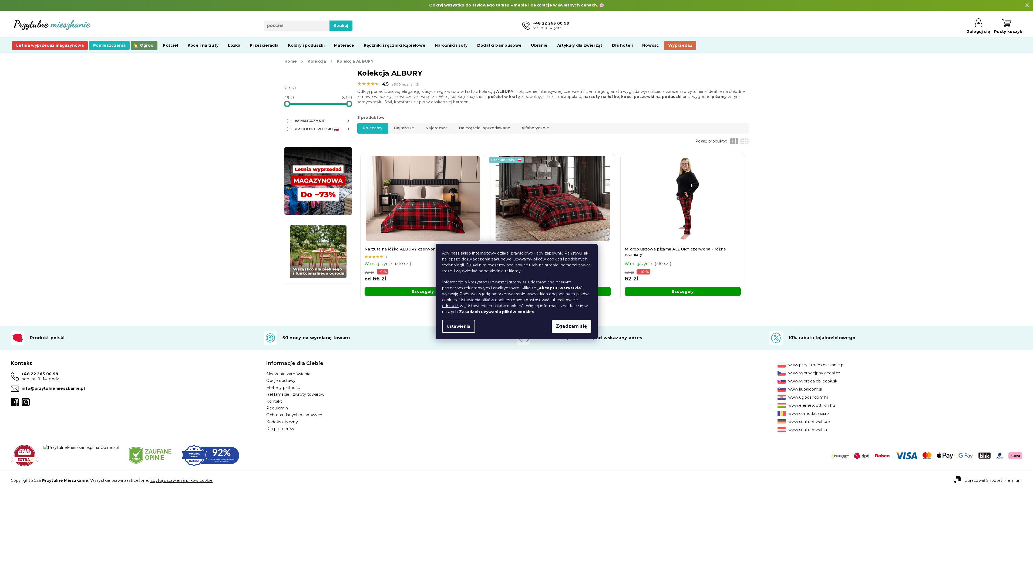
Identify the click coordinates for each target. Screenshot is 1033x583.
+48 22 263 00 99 (40, 373)
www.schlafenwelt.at (808, 429)
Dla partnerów (280, 428)
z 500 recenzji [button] (403, 84)
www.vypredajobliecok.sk (812, 381)
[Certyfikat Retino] (210, 455)
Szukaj (341, 25)
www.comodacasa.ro (808, 413)
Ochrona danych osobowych (294, 414)
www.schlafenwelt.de (809, 421)
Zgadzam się (571, 326)
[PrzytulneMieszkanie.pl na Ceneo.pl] (150, 455)
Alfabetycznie (535, 128)
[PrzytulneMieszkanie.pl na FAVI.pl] (24, 455)
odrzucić (450, 306)
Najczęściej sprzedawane (484, 128)
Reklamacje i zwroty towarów (295, 394)
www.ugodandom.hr (808, 397)
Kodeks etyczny (282, 421)
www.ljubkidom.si (805, 389)
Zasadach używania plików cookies (496, 311)
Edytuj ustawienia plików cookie (181, 480)
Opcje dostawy (280, 380)
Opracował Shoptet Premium (993, 480)
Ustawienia (458, 326)
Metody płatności (283, 387)
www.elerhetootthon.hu (811, 405)
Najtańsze (404, 128)
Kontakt (274, 401)
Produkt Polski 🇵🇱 (322, 129)
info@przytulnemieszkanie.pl (53, 388)
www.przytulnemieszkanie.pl (816, 364)
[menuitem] (50, 45)
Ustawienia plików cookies (484, 299)
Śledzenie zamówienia (288, 373)
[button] (417, 84)
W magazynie (322, 120)
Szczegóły (423, 291)
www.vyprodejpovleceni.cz (814, 373)
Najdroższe (436, 128)
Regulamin (277, 408)
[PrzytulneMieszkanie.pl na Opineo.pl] (81, 447)
